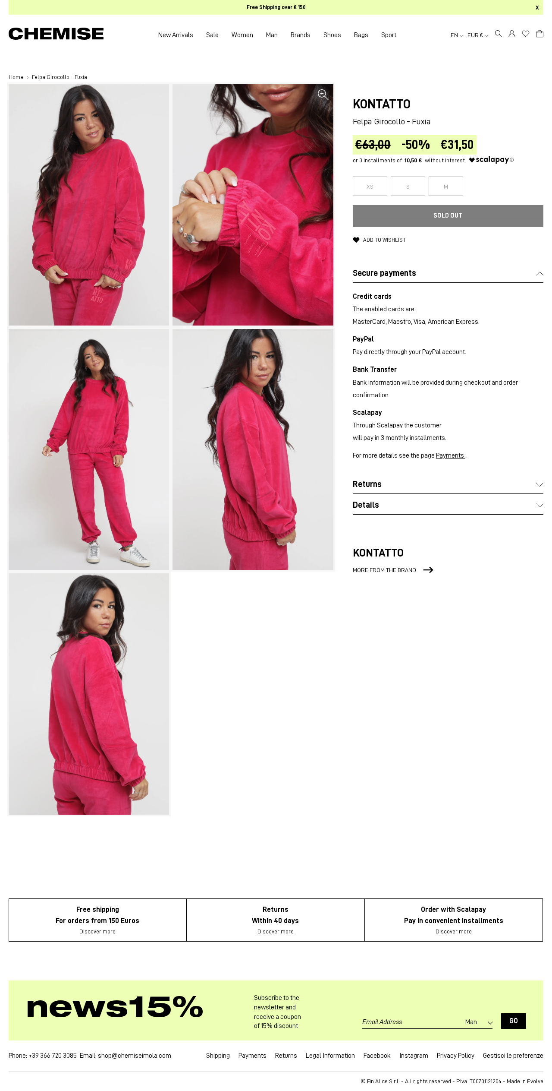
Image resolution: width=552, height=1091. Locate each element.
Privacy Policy (455, 1055)
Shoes (332, 35)
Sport (388, 35)
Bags (361, 35)
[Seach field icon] (498, 35)
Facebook (377, 1055)
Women (242, 35)
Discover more (97, 931)
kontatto (382, 104)
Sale (212, 35)
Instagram (413, 1055)
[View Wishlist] (526, 34)
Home (17, 77)
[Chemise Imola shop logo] (56, 35)
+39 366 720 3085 (52, 1055)
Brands (300, 35)
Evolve (535, 1081)
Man (272, 35)
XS (370, 186)
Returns (286, 1055)
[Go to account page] (511, 35)
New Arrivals (175, 35)
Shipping (218, 1055)
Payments (450, 455)
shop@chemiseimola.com (134, 1055)
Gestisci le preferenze (513, 1055)
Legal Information (330, 1055)
